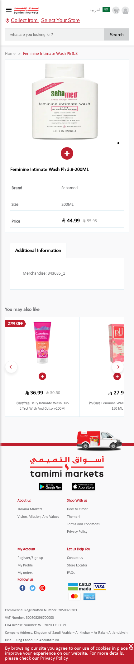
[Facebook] (22, 588)
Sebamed (69, 188)
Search (117, 34)
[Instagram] (42, 588)
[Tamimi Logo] (26, 10)
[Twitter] (32, 588)
